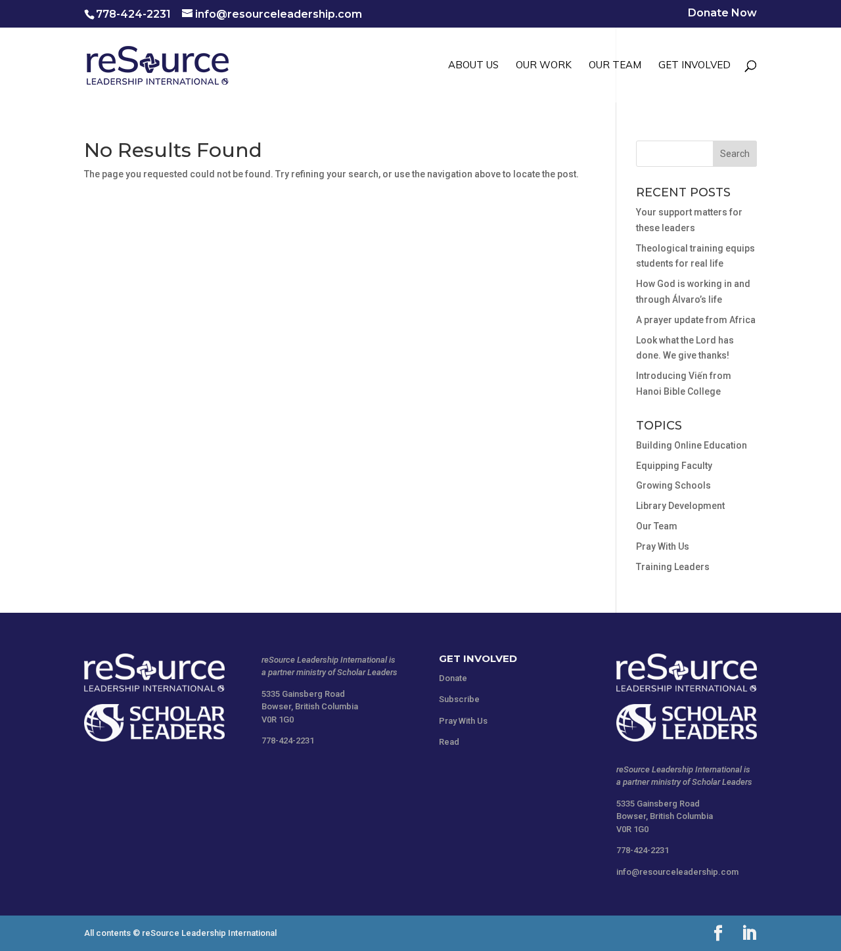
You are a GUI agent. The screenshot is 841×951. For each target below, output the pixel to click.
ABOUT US (473, 65)
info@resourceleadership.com (677, 872)
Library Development (680, 505)
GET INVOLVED (694, 65)
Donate (453, 678)
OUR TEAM (615, 65)
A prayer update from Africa (696, 320)
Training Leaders (673, 567)
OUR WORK (544, 65)
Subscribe (459, 699)
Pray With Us (662, 546)
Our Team (656, 526)
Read (449, 742)
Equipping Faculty (674, 465)
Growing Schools (673, 485)
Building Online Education (691, 445)
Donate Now (722, 13)
